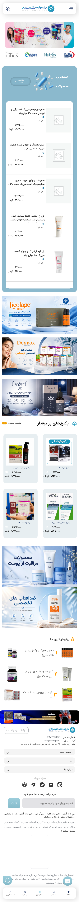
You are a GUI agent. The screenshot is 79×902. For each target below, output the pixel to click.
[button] (32, 44)
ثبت (14, 803)
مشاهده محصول (14, 423)
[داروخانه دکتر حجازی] (38, 8)
